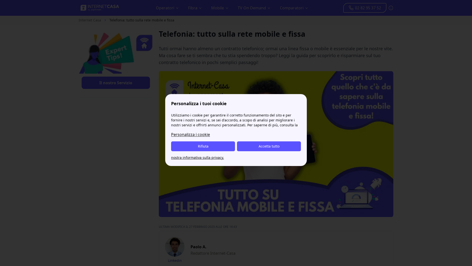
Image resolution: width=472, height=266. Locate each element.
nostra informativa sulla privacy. (197, 157)
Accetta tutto (269, 146)
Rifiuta (203, 146)
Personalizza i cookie (190, 134)
